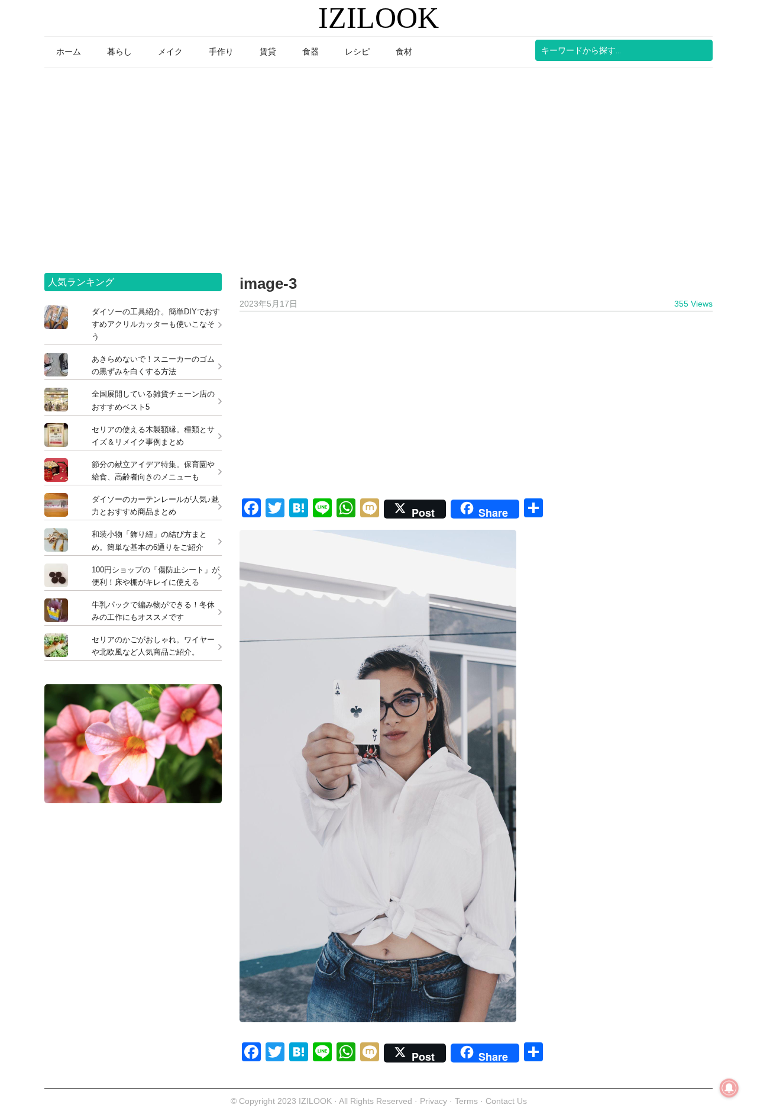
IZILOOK (378, 17)
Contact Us (506, 1101)
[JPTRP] (133, 800)
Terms (467, 1101)
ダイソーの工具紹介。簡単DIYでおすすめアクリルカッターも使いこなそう (156, 324)
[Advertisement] (378, 166)
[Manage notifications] (729, 1087)
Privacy (433, 1101)
